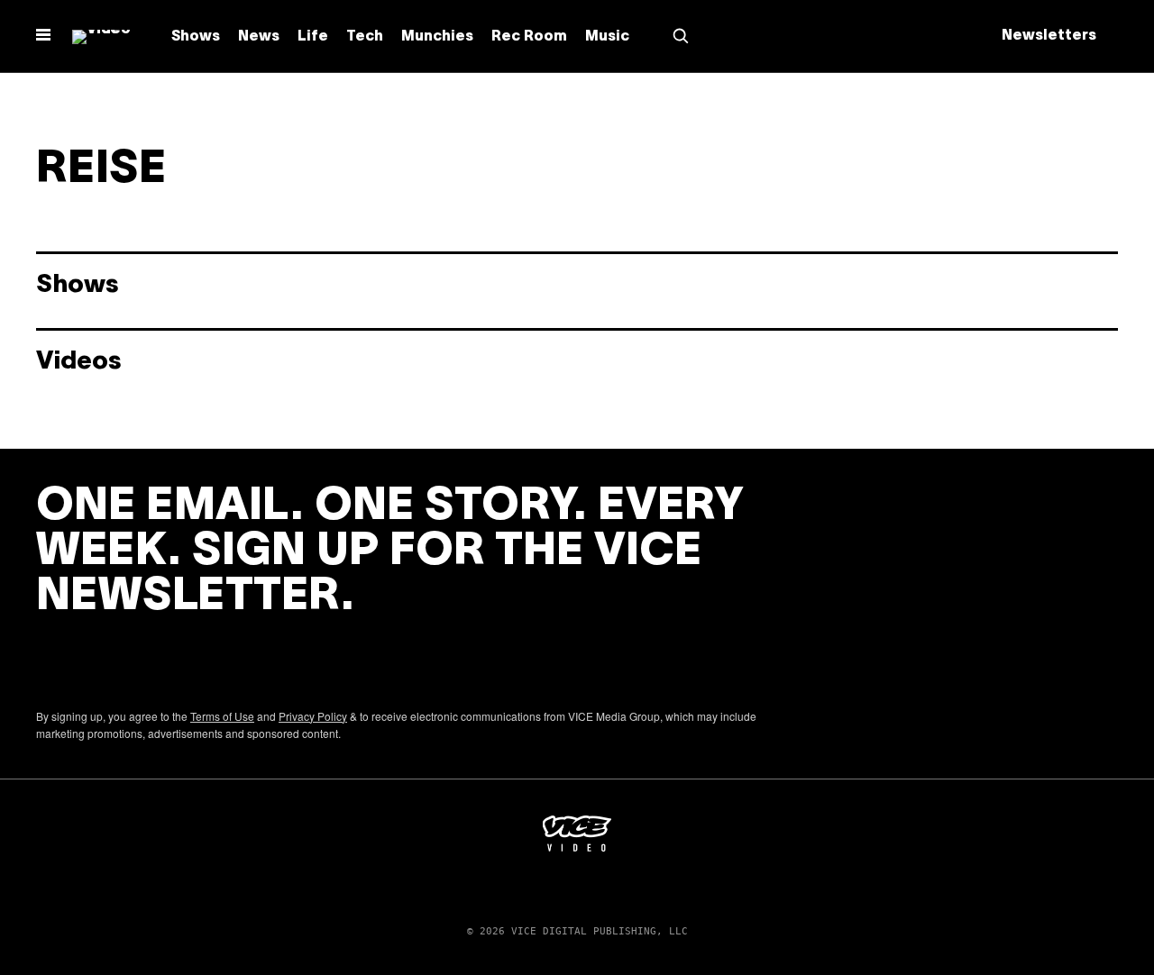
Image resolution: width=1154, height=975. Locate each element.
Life (313, 37)
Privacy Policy (313, 716)
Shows (195, 37)
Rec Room (529, 37)
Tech (364, 37)
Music (607, 37)
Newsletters (1049, 36)
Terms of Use (222, 716)
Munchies (437, 37)
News (258, 37)
